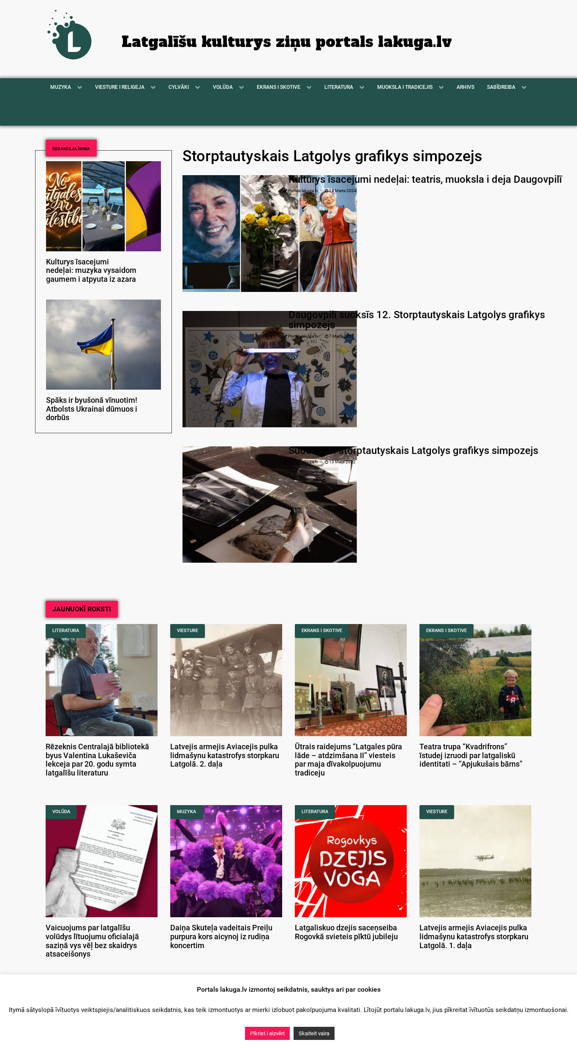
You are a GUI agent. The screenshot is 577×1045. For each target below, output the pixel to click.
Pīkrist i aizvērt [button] (267, 1033)
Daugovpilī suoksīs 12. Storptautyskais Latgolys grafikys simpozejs (416, 320)
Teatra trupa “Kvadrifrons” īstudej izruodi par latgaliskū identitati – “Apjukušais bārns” (471, 755)
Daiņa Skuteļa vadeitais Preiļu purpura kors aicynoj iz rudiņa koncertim (221, 937)
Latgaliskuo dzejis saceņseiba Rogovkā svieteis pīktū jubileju (346, 932)
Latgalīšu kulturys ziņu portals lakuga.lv (287, 42)
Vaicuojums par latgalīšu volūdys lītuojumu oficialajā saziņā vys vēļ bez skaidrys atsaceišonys (92, 941)
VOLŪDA (61, 811)
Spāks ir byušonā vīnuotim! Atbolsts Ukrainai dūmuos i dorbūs (91, 409)
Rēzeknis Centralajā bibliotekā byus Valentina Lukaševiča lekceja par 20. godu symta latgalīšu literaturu (97, 759)
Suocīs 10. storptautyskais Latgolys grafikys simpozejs (413, 450)
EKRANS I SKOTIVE (322, 630)
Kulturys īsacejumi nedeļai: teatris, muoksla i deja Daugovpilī (425, 179)
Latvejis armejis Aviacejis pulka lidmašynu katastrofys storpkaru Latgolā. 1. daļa (473, 937)
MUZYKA (186, 811)
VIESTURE (187, 630)
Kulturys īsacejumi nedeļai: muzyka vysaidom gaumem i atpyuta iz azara (91, 271)
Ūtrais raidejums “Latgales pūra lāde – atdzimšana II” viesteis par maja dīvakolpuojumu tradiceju (348, 759)
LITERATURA (65, 630)
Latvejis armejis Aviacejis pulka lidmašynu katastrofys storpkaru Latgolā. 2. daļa (224, 755)
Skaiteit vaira (314, 1033)
